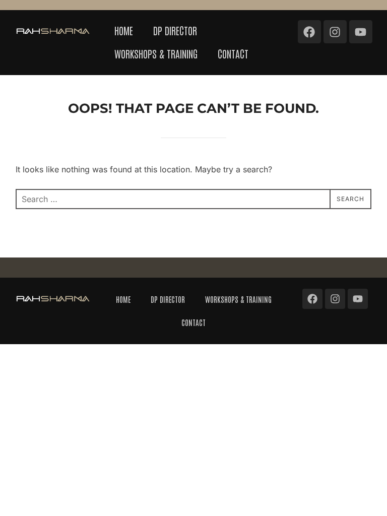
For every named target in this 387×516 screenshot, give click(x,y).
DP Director (175, 30)
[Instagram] (335, 31)
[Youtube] (360, 31)
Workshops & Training (156, 53)
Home (123, 30)
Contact (233, 53)
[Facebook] (309, 31)
